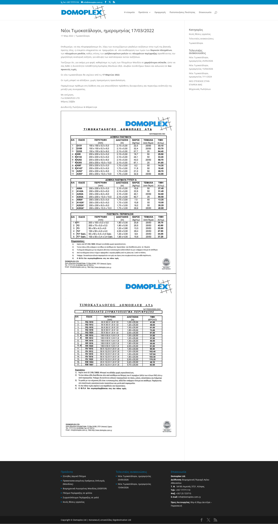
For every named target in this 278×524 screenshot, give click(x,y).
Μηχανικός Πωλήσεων (200, 89)
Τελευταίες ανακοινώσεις (201, 38)
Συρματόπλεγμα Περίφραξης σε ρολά (81, 497)
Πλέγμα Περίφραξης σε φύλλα (77, 493)
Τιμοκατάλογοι (83, 35)
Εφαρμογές (160, 12)
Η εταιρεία (129, 12)
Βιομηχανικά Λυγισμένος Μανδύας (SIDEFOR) (85, 488)
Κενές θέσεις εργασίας (200, 34)
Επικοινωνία (205, 12)
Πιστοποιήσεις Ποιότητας (182, 12)
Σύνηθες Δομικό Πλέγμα (74, 476)
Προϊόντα (143, 12)
